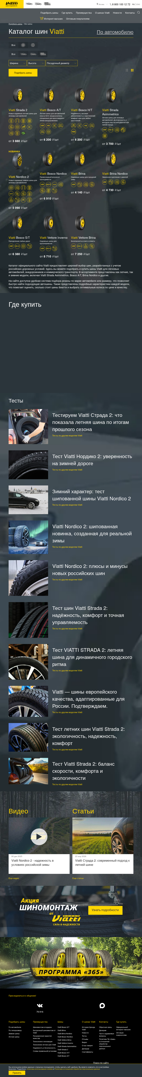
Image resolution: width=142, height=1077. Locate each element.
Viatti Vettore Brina (64, 1040)
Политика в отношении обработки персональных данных (77, 1069)
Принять (17, 1072)
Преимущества (84, 12)
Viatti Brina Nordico (65, 1033)
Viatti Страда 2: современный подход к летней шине (102, 862)
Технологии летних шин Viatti (44, 1044)
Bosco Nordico (53, 173)
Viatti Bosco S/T (63, 1027)
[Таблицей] (132, 70)
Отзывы (85, 1039)
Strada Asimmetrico (110, 112)
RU (133, 4)
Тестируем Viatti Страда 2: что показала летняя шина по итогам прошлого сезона (90, 421)
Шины (60, 1021)
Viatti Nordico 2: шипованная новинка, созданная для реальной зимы (92, 533)
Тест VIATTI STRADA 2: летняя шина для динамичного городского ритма (92, 656)
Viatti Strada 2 (63, 1049)
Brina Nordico (115, 173)
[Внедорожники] (38, 4)
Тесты (84, 1036)
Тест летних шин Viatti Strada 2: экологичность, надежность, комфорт (88, 735)
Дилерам (85, 1048)
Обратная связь (105, 1027)
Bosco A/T (50, 110)
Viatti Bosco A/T (63, 1056)
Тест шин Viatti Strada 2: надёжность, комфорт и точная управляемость (88, 614)
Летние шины (14, 1036)
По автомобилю (115, 31)
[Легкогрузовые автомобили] (47, 4)
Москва (101, 4)
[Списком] (127, 70)
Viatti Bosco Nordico (65, 1036)
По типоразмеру (15, 1030)
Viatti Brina (62, 1030)
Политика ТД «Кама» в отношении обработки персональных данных (107, 1044)
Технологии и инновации (42, 1041)
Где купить (67, 12)
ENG (138, 4)
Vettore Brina (83, 237)
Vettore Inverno (54, 237)
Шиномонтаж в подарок (42, 1027)
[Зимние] (33, 45)
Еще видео (14, 878)
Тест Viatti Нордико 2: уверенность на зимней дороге (92, 459)
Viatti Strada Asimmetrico (67, 1046)
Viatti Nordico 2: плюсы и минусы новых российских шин (90, 569)
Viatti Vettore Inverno (65, 1043)
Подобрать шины (49, 12)
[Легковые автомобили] (29, 4)
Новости (117, 12)
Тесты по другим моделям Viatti (67, 435)
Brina (78, 173)
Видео (84, 1042)
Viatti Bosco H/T (63, 1052)
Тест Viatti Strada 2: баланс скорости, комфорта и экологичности (83, 770)
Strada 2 (18, 110)
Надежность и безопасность (44, 1048)
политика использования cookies (40, 1069)
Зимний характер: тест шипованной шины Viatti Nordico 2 (91, 495)
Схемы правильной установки (45, 1051)
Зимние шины (14, 1033)
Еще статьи (77, 878)
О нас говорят (87, 1045)
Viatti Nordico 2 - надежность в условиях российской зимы (32, 862)
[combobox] (18, 63)
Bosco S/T (19, 237)
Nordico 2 (19, 177)
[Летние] (23, 45)
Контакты (130, 12)
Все (13, 45)
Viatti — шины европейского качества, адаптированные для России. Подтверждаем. (88, 698)
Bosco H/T (81, 110)
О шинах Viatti (102, 12)
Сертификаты (87, 1052)
